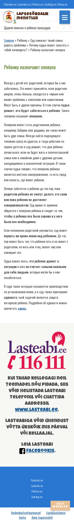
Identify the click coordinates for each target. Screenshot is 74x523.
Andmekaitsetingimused (26, 512)
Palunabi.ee (10, 4)
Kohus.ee (62, 4)
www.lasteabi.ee (36, 410)
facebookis (40, 451)
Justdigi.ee (51, 4)
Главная (9, 40)
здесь (22, 308)
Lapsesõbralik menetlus (29, 16)
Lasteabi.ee (24, 4)
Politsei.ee (37, 4)
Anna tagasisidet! (42, 517)
